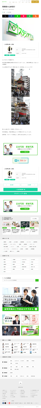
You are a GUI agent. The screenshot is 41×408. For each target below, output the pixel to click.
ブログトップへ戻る (20, 193)
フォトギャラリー (13, 390)
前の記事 (11, 184)
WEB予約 (33, 1)
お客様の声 (22, 393)
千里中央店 (16, 363)
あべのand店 (22, 360)
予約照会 (33, 396)
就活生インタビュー (14, 393)
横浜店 (11, 369)
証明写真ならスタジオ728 (21, 406)
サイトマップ (33, 393)
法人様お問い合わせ (34, 395)
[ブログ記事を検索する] (37, 280)
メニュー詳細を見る (24, 151)
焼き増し (4, 398)
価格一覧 (4, 393)
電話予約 (37, 1)
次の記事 (29, 184)
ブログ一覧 (12, 179)
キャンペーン (23, 395)
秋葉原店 (27, 366)
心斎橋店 (27, 360)
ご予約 (4, 395)
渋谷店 (11, 366)
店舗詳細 (7, 179)
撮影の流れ (22, 390)
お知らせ (12, 395)
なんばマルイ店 (17, 360)
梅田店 (11, 360)
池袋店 (33, 366)
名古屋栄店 (11, 372)
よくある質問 (13, 396)
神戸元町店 (33, 360)
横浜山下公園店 (17, 369)
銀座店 (22, 366)
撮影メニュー (5, 390)
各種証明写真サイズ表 (24, 396)
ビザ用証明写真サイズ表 (35, 390)
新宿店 (16, 366)
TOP (20, 383)
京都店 (10, 52)
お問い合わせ (5, 396)
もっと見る (35, 218)
